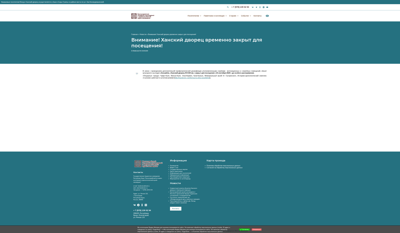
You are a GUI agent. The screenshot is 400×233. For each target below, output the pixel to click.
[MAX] (146, 205)
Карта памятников (176, 171)
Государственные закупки (179, 169)
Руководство (174, 165)
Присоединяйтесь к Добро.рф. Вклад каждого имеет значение (182, 202)
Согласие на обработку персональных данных (224, 168)
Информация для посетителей (180, 173)
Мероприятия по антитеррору (180, 179)
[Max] (263, 7)
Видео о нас (174, 167)
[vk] (252, 7)
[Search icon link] (228, 7)
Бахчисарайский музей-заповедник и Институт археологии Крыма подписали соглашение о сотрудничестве (183, 193)
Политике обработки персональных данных (208, 231)
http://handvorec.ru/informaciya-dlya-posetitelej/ (192, 78)
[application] (200, 16)
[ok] (259, 7)
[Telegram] (138, 205)
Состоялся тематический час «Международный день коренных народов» (185, 198)
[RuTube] (267, 7)
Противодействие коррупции (180, 177)
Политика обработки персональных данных (223, 166)
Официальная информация (179, 175)
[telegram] (256, 7)
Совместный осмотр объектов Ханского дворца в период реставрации (183, 189)
